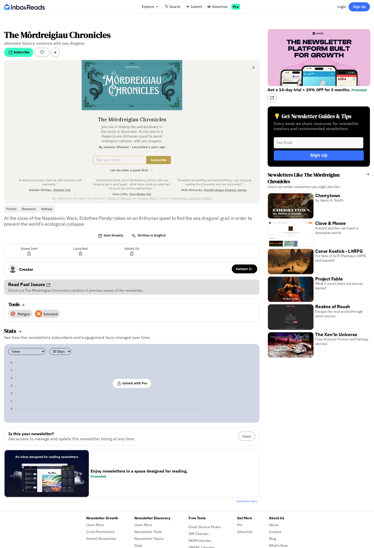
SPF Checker (199, 533)
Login (341, 6)
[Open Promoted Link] (272, 97)
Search (174, 6)
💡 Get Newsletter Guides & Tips (312, 116)
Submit (196, 6)
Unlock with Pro (134, 383)
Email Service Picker (205, 526)
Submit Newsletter (101, 538)
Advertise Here (247, 501)
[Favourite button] (42, 52)
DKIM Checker (200, 540)
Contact (242, 269)
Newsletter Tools (148, 531)
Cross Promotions (100, 531)
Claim (246, 436)
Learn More (95, 524)
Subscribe (21, 52)
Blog (272, 538)
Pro (236, 6)
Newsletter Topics (149, 538)
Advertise (220, 6)
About (274, 524)
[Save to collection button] (55, 52)
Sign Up (359, 7)
